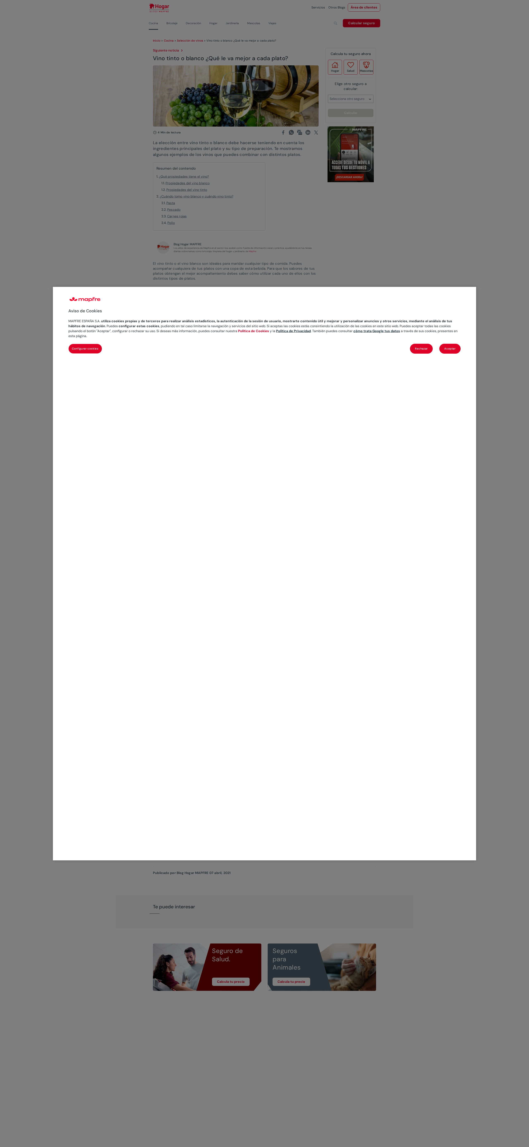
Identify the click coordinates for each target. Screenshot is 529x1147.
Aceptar (450, 348)
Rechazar (421, 348)
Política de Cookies (253, 331)
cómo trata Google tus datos (376, 331)
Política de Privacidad (293, 331)
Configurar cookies (85, 348)
